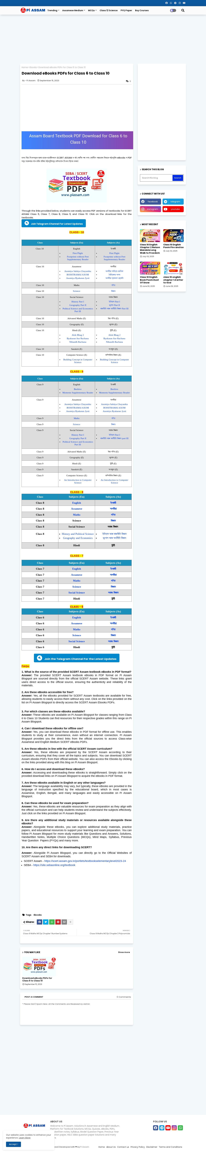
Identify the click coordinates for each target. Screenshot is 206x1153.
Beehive (78, 389)
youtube (175, 209)
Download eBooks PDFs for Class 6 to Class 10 (37, 979)
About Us (111, 1146)
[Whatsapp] (52, 922)
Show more (124, 952)
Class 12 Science (109, 10)
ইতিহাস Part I (114, 301)
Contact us (123, 1146)
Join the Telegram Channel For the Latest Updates (80, 659)
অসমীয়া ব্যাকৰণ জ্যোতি (114, 278)
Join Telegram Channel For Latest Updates (57, 223)
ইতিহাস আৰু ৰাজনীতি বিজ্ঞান (114, 533)
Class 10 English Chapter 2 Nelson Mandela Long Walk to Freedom (150, 248)
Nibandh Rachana (77, 342)
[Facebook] (39, 922)
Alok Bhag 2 (78, 335)
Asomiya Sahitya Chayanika (77, 271)
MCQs (91, 10)
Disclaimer (151, 1146)
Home (25, 67)
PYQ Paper (126, 10)
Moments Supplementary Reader (77, 392)
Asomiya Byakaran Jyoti (77, 278)
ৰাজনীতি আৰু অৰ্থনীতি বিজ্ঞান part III (114, 438)
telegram (175, 201)
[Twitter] (45, 922)
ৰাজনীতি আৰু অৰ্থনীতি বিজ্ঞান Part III (114, 308)
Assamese (76, 508)
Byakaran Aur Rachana (78, 338)
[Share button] (70, 922)
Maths (76, 418)
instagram (152, 209)
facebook (153, 201)
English (76, 502)
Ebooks (33, 67)
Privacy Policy (138, 1146)
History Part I (77, 301)
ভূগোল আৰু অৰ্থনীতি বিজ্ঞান (114, 537)
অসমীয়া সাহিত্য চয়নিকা (114, 271)
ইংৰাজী (113, 502)
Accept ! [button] (13, 1144)
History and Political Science (78, 533)
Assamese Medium (72, 10)
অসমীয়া (113, 508)
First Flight (78, 253)
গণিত (113, 285)
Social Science (76, 592)
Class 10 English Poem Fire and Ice (173, 246)
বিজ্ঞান (113, 291)
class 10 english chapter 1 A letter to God (173, 280)
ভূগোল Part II (114, 305)
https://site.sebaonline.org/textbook (54, 865)
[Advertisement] (103, 39)
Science (76, 291)
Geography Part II (77, 305)
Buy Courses (142, 10)
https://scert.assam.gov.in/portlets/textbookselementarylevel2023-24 (85, 861)
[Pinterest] (58, 922)
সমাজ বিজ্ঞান (113, 592)
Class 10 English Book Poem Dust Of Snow (149, 280)
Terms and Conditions (170, 1146)
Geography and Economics (78, 537)
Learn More (24, 1137)
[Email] (64, 922)
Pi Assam (84, 1146)
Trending (52, 10)
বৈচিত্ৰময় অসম (114, 274)
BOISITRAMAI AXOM (78, 274)
